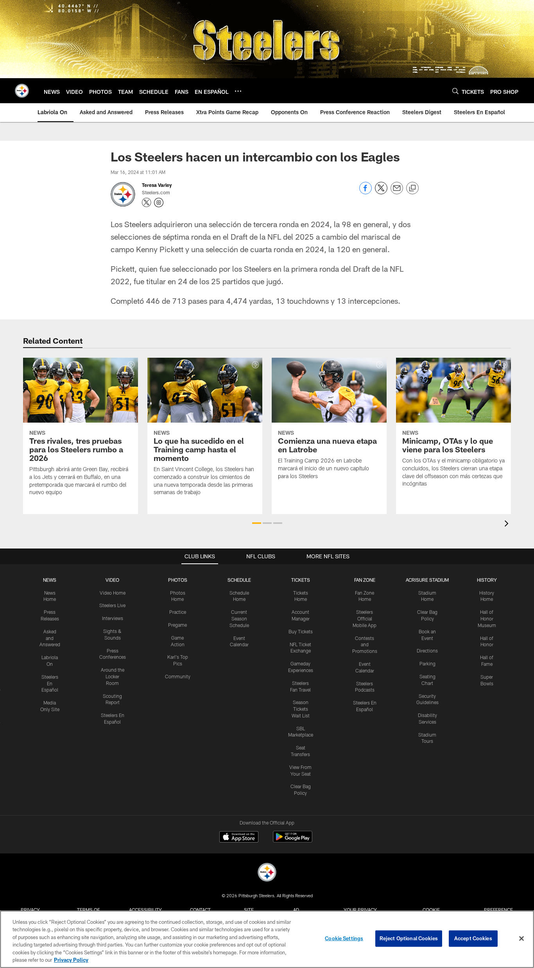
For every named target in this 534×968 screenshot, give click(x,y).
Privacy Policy (71, 960)
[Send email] (397, 192)
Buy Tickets (301, 631)
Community (177, 676)
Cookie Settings (344, 938)
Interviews (112, 618)
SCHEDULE (239, 580)
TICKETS (300, 580)
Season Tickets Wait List (301, 708)
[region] (267, 939)
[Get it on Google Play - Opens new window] (292, 840)
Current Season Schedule (239, 618)
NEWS (49, 580)
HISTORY (487, 580)
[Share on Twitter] (381, 192)
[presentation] (508, 524)
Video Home (112, 592)
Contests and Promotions (364, 644)
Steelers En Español (49, 683)
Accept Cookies (473, 938)
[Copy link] (412, 188)
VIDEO (112, 580)
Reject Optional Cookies (409, 938)
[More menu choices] (238, 91)
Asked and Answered (49, 638)
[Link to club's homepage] (22, 90)
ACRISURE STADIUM (427, 580)
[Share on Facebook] (365, 192)
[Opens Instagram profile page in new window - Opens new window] (158, 202)
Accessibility (145, 909)
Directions (427, 650)
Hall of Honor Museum (487, 618)
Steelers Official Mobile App (364, 618)
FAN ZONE (364, 580)
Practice (177, 612)
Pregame (177, 624)
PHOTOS (177, 580)
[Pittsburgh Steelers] (267, 873)
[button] (256, 523)
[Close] (521, 938)
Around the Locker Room (112, 676)
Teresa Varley (157, 185)
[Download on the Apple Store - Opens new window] (238, 837)
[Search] (455, 91)
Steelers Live (112, 605)
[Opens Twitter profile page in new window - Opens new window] (146, 202)
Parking (427, 663)
